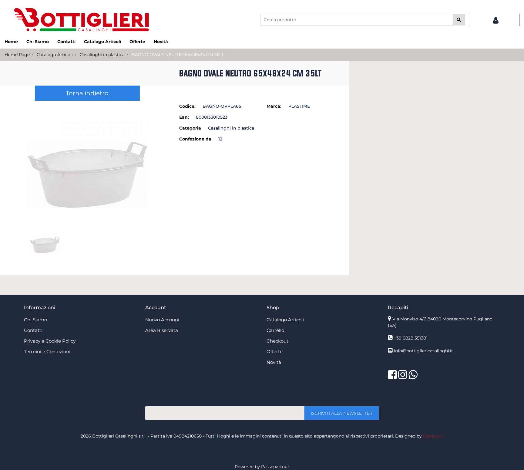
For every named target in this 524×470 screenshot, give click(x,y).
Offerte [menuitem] (137, 41)
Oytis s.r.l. (433, 436)
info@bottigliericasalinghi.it (423, 350)
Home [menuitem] (11, 41)
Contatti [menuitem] (66, 41)
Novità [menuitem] (161, 41)
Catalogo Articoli (55, 54)
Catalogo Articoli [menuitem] (102, 41)
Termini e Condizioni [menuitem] (47, 351)
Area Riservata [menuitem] (161, 330)
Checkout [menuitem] (277, 341)
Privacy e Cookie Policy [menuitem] (50, 341)
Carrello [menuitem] (275, 330)
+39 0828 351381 (411, 338)
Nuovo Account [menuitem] (162, 320)
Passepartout (275, 466)
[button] (459, 19)
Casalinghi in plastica (102, 54)
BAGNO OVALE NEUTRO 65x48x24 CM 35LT (178, 54)
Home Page (17, 54)
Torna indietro (87, 93)
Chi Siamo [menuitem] (37, 41)
